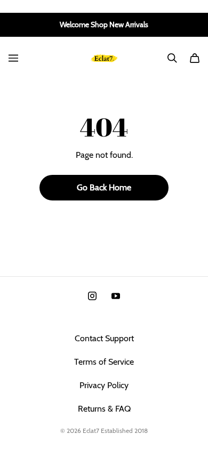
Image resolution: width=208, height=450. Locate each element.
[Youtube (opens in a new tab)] (115, 296)
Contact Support (104, 338)
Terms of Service (104, 362)
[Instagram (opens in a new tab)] (92, 296)
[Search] (172, 58)
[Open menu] (13, 58)
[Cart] (194, 58)
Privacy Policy (104, 385)
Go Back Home (104, 187)
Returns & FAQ (104, 409)
